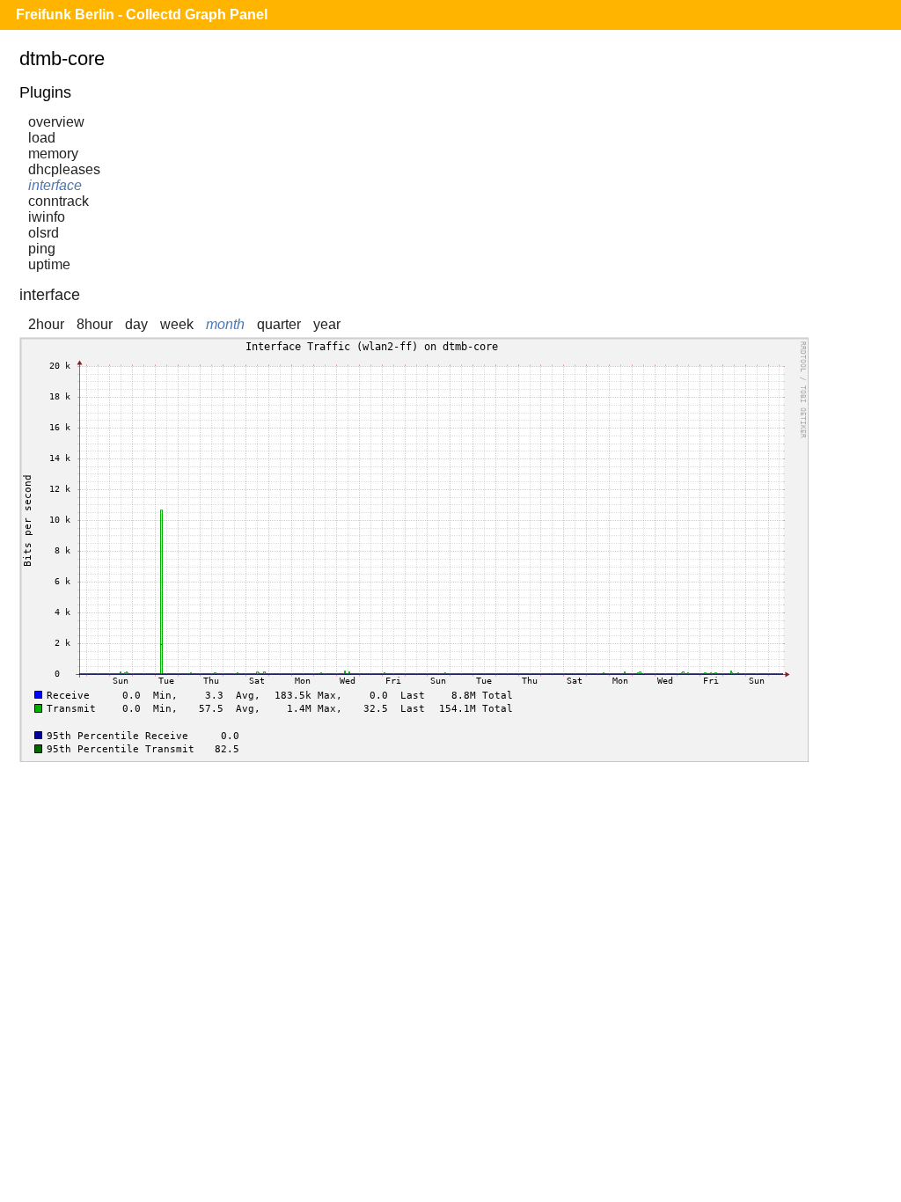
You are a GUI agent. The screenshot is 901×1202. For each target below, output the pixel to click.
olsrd (43, 232)
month (225, 324)
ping (41, 248)
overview (56, 121)
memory (53, 153)
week (177, 324)
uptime (49, 264)
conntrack (58, 201)
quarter (279, 324)
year (327, 324)
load (41, 137)
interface (55, 185)
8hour (95, 324)
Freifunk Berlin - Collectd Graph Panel (141, 14)
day (136, 324)
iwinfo (46, 216)
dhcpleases (64, 169)
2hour (46, 324)
